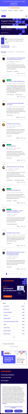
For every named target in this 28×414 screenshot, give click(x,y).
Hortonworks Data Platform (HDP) (11, 321)
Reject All (9, 411)
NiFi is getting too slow (11, 145)
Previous (11, 337)
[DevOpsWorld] (4, 59)
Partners (16, 10)
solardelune (10, 168)
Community (4, 10)
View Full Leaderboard (14, 346)
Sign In (3, 16)
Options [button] (14, 46)
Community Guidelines (7, 375)
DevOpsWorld (11, 61)
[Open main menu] (26, 16)
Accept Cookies (18, 411)
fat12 (9, 192)
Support (21, 10)
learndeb (10, 106)
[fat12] (4, 190)
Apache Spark (9, 71)
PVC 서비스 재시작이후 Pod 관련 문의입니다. (16, 81)
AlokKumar (10, 148)
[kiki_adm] (4, 81)
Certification (9, 200)
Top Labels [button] (24, 302)
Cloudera (15, 200)
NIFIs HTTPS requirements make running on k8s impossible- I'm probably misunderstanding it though (16, 253)
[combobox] (14, 29)
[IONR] (4, 210)
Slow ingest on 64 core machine (13, 232)
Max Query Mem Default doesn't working (15, 166)
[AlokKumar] (4, 145)
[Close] (24, 385)
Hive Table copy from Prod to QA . (14, 123)
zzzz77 (9, 235)
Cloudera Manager (10, 94)
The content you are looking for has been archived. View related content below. (14, 40)
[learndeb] (4, 104)
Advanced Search (5, 32)
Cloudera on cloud (18, 94)
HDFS (5, 324)
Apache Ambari (7, 318)
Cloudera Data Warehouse (19, 180)
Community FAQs (6, 377)
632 (21, 273)
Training (10, 10)
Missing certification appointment (14, 190)
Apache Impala (9, 115)
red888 (9, 256)
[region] (13, 398)
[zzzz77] (4, 234)
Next (16, 337)
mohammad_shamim (12, 126)
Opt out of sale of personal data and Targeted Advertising (13, 407)
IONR (9, 214)
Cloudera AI (16, 71)
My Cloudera (4, 380)
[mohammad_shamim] (4, 125)
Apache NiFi (9, 243)
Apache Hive (6, 309)
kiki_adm (10, 83)
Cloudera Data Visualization (12, 224)
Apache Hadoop (7, 330)
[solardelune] (4, 167)
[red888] (4, 253)
